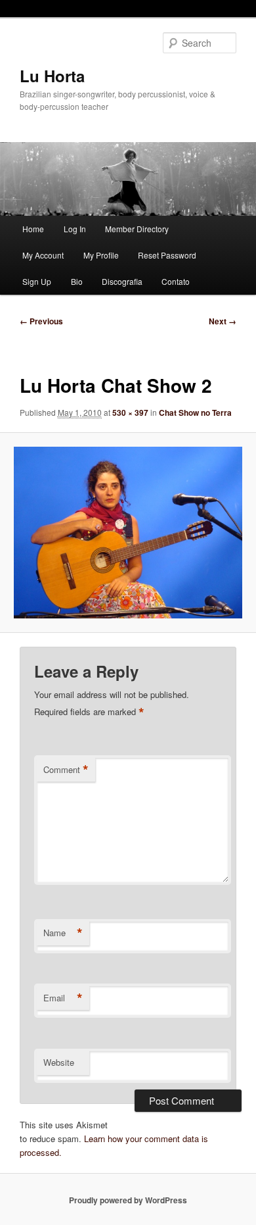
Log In (75, 228)
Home (33, 228)
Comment (66, 769)
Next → (222, 321)
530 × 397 (130, 412)
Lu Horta (52, 75)
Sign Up (36, 281)
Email (63, 998)
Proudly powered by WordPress (128, 1200)
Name (63, 932)
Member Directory (137, 228)
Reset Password (167, 255)
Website (58, 1062)
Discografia (122, 281)
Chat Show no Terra (195, 412)
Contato (175, 281)
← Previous (41, 321)
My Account (43, 255)
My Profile (101, 255)
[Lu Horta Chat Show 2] (128, 532)
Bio (77, 281)
